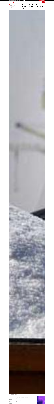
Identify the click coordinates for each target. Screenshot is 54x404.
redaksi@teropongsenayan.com (13, 0)
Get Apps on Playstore (42, 0)
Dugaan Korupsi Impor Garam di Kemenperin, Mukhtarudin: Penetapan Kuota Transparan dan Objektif (11, 400)
